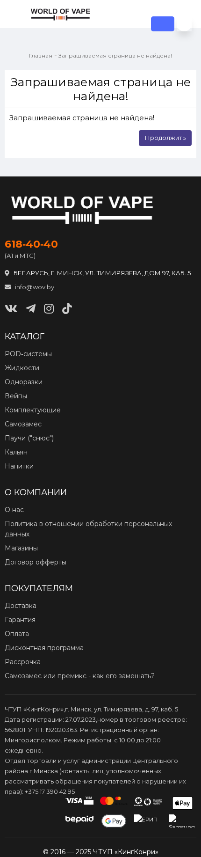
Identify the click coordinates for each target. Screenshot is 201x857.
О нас (14, 509)
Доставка (20, 605)
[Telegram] (31, 308)
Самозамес (23, 424)
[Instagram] (49, 308)
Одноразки (24, 382)
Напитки (19, 466)
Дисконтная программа (44, 648)
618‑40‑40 (31, 244)
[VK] (11, 308)
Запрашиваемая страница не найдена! (115, 55)
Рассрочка (23, 662)
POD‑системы (28, 354)
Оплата (17, 634)
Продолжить (165, 137)
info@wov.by (34, 287)
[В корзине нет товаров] (184, 23)
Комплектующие (33, 410)
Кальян (16, 452)
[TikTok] (67, 308)
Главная (40, 55)
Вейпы (16, 396)
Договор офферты (35, 562)
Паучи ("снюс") (29, 438)
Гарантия (20, 619)
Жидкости (22, 368)
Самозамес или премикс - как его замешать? (80, 676)
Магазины (21, 548)
